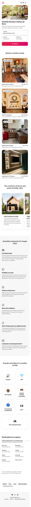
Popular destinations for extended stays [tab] (12, 440)
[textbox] (8, 39)
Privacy (6, 499)
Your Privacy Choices (20, 499)
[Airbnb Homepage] (3, 2)
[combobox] (15, 33)
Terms (11, 499)
